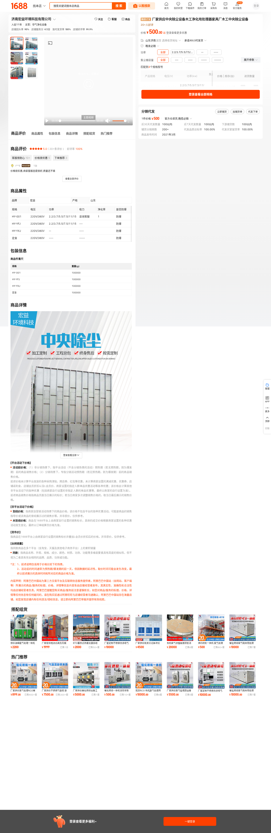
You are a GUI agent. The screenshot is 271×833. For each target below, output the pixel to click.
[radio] (31, 148)
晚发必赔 (150, 45)
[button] (88, 84)
